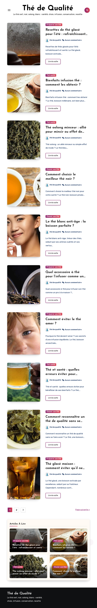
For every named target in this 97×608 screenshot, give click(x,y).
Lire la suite (53, 61)
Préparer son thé (53, 25)
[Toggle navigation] (9, 10)
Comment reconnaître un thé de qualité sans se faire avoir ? (65, 421)
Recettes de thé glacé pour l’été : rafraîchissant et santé (66, 34)
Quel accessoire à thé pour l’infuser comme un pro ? (65, 276)
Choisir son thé (52, 169)
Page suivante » (82, 510)
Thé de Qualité (47, 8)
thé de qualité (55, 40)
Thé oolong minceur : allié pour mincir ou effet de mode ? (66, 132)
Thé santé (50, 75)
